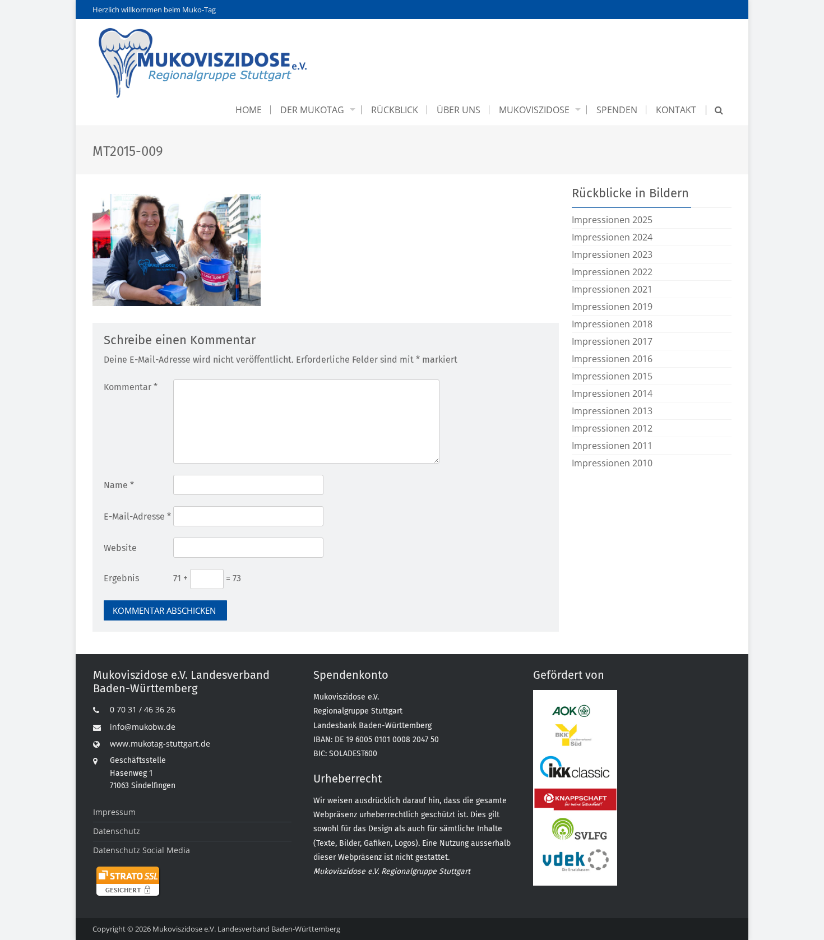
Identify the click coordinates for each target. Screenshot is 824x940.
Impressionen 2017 (612, 341)
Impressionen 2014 (612, 393)
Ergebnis (121, 578)
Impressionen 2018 (612, 324)
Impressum (114, 812)
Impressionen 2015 (612, 376)
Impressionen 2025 (612, 220)
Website (120, 548)
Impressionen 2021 (612, 289)
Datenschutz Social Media (141, 850)
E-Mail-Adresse (137, 516)
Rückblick (394, 109)
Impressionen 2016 (612, 359)
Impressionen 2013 (612, 411)
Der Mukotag (312, 109)
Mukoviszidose (534, 109)
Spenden (616, 109)
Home (248, 109)
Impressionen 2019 (612, 306)
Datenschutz (116, 831)
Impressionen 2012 (612, 428)
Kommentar (131, 387)
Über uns (458, 109)
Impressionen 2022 (612, 272)
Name (119, 485)
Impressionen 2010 (612, 463)
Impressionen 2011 (612, 445)
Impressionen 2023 (612, 254)
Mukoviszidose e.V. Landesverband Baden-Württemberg (246, 929)
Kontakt (676, 109)
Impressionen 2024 (612, 237)
